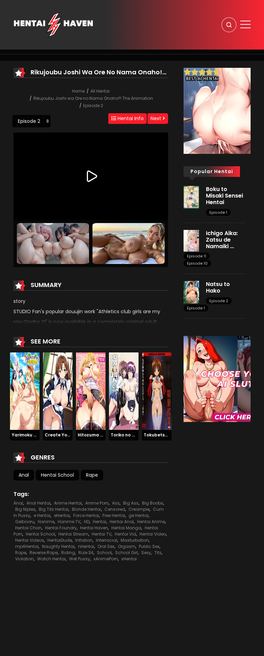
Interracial (106, 540)
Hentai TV (101, 534)
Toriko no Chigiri (128, 435)
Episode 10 (197, 263)
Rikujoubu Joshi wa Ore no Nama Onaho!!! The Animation (93, 98)
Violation (24, 559)
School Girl (126, 553)
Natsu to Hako (218, 287)
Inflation (83, 540)
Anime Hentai (68, 503)
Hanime (46, 522)
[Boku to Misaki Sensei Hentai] (191, 196)
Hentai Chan (28, 528)
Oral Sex (106, 546)
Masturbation (135, 540)
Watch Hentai (51, 559)
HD (86, 522)
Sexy (146, 553)
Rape (92, 475)
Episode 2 (93, 105)
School (104, 553)
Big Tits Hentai (53, 509)
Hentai (99, 522)
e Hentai (42, 515)
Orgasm (126, 546)
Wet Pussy (79, 559)
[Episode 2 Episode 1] (31, 121)
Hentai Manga (126, 528)
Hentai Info (130, 118)
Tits (158, 553)
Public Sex (149, 546)
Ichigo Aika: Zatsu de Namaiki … (222, 239)
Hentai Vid (125, 534)
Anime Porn (97, 503)
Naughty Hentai (58, 546)
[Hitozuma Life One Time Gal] (91, 391)
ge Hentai (138, 515)
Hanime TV (69, 522)
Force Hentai (86, 515)
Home (78, 91)
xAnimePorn (106, 559)
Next (157, 118)
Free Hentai (113, 515)
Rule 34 (86, 553)
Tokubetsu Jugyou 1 (165, 435)
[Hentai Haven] (53, 24)
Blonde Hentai (86, 509)
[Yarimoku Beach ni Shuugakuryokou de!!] (25, 391)
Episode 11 (196, 256)
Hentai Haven (94, 528)
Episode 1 (218, 212)
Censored (114, 509)
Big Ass (131, 503)
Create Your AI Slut (66, 435)
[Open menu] (245, 24)
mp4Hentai (26, 546)
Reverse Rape (44, 553)
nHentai (86, 546)
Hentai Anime (151, 522)
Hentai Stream (73, 534)
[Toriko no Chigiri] (124, 391)
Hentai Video (153, 534)
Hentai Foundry (61, 528)
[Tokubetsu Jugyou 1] (157, 391)
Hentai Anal (122, 522)
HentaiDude (59, 540)
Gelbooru (24, 522)
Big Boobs (152, 503)
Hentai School (57, 475)
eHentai (62, 515)
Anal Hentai (38, 503)
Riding (68, 553)
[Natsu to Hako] (191, 291)
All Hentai (100, 91)
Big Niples (25, 509)
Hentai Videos (29, 540)
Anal (24, 475)
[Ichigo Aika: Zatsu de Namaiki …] (191, 240)
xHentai (129, 559)
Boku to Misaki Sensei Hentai (224, 195)
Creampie (139, 509)
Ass (116, 503)
